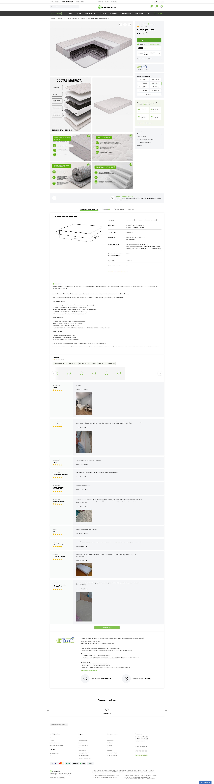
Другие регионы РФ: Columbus (55, 1)
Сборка (80, 742)
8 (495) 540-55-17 (67, 1)
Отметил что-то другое (106, 363)
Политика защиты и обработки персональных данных (106, 775)
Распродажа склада (55, 753)
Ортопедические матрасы (59, 724)
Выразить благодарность (85, 758)
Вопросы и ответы (83, 745)
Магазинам (109, 745)
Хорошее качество (60, 363)
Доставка (100, 1)
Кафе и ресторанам (112, 755)
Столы (70, 13)
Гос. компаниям (111, 747)
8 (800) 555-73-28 (142, 739)
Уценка (52, 755)
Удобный (73, 363)
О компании (53, 737)
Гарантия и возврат (83, 740)
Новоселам (110, 750)
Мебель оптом (110, 737)
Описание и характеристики (89, 209)
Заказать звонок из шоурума (124, 196)
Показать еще (107, 627)
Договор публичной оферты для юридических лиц (140, 778)
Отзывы (106, 209)
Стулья (78, 13)
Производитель (119, 209)
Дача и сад (139, 13)
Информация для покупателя (57, 777)
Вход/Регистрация (158, 1)
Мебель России (106, 678)
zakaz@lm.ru (143, 746)
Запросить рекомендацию (56, 745)
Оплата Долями (82, 750)
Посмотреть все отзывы (144, 123)
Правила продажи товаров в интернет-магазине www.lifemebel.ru (140, 775)
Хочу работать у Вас (55, 742)
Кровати (103, 13)
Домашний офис (90, 13)
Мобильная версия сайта (142, 755)
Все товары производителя (89, 670)
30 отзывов (145, 26)
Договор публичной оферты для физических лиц (105, 777)
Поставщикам (110, 740)
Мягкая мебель (126, 13)
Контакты (114, 1)
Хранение (113, 13)
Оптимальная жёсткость (87, 363)
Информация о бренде (143, 69)
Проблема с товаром (84, 755)
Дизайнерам (110, 742)
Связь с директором (84, 753)
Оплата (107, 1)
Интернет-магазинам (112, 752)
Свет (148, 13)
